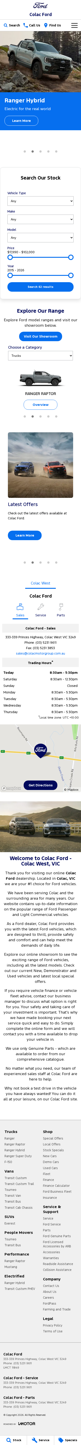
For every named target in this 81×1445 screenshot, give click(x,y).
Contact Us (51, 1286)
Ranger (9, 1138)
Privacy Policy (52, 1325)
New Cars (50, 1156)
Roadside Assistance (58, 1264)
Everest (9, 1223)
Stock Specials (53, 1150)
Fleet (46, 1174)
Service (48, 1218)
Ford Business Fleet (57, 1192)
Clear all (40, 185)
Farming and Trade (57, 1309)
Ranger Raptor (14, 1144)
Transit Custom (15, 1178)
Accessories (51, 1252)
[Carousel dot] (25, 151)
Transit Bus (12, 1201)
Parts (47, 1230)
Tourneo (10, 1190)
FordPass (49, 1303)
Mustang (10, 1267)
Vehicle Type (16, 193)
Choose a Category (25, 347)
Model (11, 230)
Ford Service (52, 1224)
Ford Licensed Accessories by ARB (57, 1244)
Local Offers (52, 1144)
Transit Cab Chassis (18, 1208)
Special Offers (53, 1138)
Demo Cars (51, 1162)
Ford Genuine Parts (57, 1236)
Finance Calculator (56, 1186)
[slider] (10, 257)
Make (11, 211)
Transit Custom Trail (19, 1184)
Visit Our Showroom (40, 336)
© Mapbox (71, 790)
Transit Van (12, 1196)
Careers (48, 1298)
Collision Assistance (57, 1270)
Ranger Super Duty (18, 1156)
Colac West (40, 583)
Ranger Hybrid (14, 1150)
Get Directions (41, 785)
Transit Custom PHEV (19, 1289)
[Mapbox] (12, 788)
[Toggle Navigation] (74, 25)
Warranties (51, 1258)
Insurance (50, 1198)
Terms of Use (53, 1331)
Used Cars (50, 1168)
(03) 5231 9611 (46, 642)
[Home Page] (40, 5)
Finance (48, 1180)
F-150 (8, 1162)
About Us (49, 1292)
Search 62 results (40, 287)
